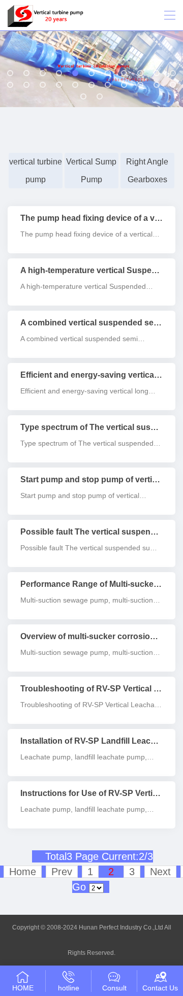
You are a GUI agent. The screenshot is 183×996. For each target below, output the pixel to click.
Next (160, 871)
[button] (10, 73)
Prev (61, 871)
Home (22, 871)
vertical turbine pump (35, 170)
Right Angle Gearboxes (147, 170)
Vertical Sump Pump (91, 170)
